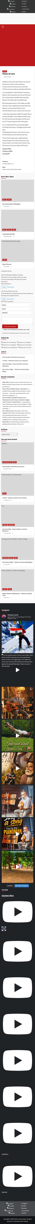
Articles (5, 525)
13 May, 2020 (6, 597)
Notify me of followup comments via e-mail (16, 329)
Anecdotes (5, 558)
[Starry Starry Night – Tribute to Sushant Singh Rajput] (17, 549)
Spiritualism (11, 525)
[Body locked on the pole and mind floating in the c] (17, 867)
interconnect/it (23, 333)
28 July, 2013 (6, 206)
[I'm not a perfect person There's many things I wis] (17, 670)
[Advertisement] (17, 47)
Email (3, 309)
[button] (3, 26)
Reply (4, 287)
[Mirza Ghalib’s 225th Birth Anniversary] (17, 453)
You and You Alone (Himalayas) (11, 204)
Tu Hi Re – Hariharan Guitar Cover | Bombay (15, 360)
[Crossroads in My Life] (17, 221)
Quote (12, 287)
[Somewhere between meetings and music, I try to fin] (17, 703)
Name (4, 305)
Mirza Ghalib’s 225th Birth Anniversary (13, 357)
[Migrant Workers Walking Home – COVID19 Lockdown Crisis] (17, 580)
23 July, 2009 (6, 266)
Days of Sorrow (6, 264)
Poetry (4, 71)
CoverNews (16, 1221)
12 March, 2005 (7, 76)
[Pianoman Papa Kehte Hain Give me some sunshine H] (17, 834)
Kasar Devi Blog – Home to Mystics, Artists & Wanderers (15, 365)
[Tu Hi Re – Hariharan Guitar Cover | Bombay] (17, 485)
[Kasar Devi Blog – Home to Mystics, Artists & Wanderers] (17, 516)
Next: (11, 168)
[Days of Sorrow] (17, 251)
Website (4, 312)
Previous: (7, 163)
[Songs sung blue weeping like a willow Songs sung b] (17, 801)
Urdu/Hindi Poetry (7, 462)
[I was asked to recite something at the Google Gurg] (17, 637)
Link (8, 287)
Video (14, 229)
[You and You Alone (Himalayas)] (17, 191)
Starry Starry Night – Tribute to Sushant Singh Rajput (15, 370)
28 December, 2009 (7, 236)
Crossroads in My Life (8, 234)
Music (4, 199)
